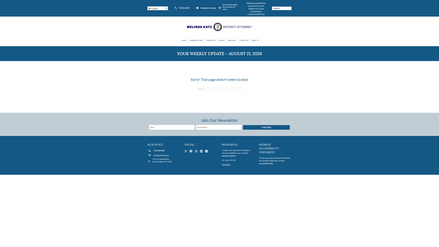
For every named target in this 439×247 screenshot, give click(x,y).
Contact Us (243, 40)
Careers (221, 40)
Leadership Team (196, 40)
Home (183, 40)
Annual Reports (256, 11)
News (254, 40)
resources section (229, 155)
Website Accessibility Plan (256, 3)
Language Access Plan (256, 6)
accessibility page (266, 163)
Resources (232, 40)
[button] (157, 8)
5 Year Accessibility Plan (256, 14)
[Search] (290, 8)
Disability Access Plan (256, 8)
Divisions (209, 40)
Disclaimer (226, 164)
